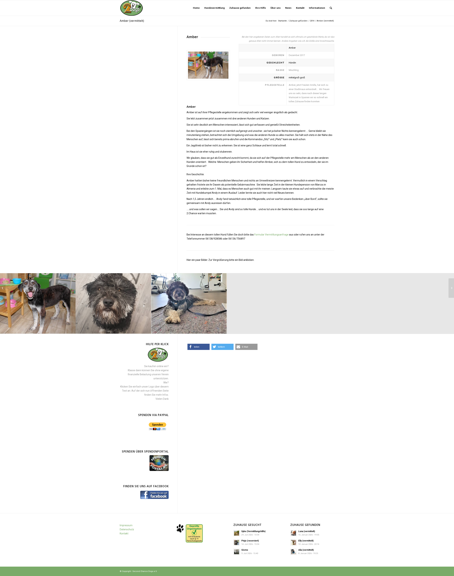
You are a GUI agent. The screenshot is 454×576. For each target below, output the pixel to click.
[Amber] (208, 65)
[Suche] (330, 8)
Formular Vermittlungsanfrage (271, 234)
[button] (198, 347)
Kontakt (124, 533)
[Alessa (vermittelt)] (451, 288)
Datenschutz (127, 529)
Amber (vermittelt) (132, 21)
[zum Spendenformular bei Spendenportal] (159, 470)
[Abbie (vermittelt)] (2, 288)
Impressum (126, 525)
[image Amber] (38, 303)
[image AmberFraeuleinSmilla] (113, 303)
